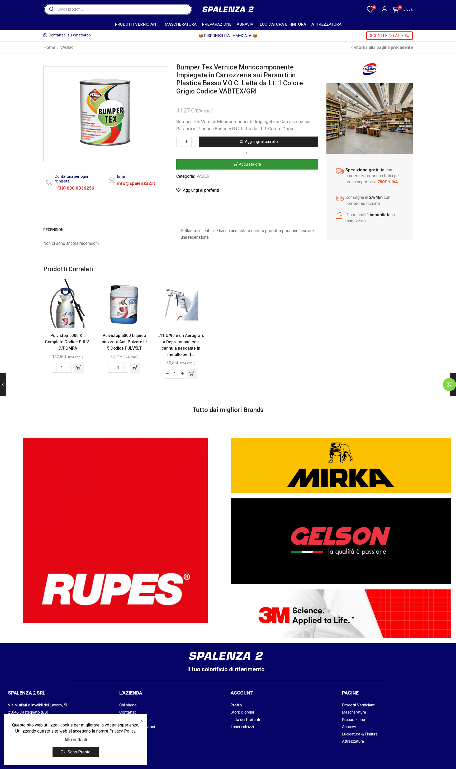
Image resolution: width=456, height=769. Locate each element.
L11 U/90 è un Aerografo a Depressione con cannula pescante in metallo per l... (181, 345)
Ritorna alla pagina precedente (383, 47)
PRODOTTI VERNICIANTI (137, 24)
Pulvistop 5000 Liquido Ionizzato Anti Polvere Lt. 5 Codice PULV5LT (124, 342)
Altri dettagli (75, 739)
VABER (66, 47)
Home (49, 47)
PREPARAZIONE (216, 24)
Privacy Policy (122, 731)
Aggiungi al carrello (261, 141)
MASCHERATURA (181, 24)
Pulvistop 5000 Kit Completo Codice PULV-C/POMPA (67, 342)
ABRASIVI (245, 24)
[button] (79, 368)
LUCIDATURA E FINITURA (283, 24)
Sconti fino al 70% (389, 35)
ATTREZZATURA (326, 24)
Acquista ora (250, 164)
